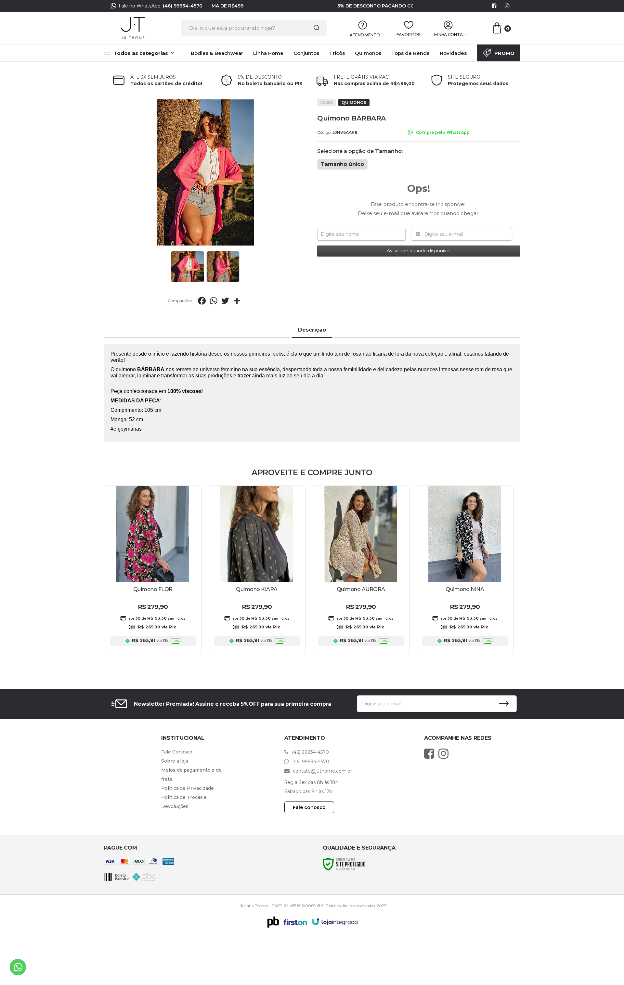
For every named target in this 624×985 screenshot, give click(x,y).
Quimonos (354, 102)
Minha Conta (448, 34)
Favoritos (408, 34)
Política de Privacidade (187, 788)
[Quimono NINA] (464, 571)
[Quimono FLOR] (152, 571)
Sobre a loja (174, 761)
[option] (312, 7)
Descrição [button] (312, 330)
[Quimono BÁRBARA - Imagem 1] (187, 266)
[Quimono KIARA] (256, 571)
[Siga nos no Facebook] (494, 6)
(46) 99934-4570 (182, 6)
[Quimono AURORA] (360, 571)
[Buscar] (314, 28)
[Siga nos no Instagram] (507, 6)
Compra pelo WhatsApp (443, 132)
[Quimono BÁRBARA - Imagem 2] (223, 266)
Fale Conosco (176, 752)
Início (326, 102)
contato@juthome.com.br (322, 771)
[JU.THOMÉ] (133, 28)
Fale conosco (309, 807)
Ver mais (153, 644)
